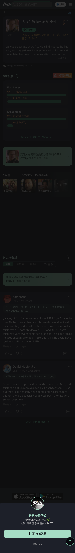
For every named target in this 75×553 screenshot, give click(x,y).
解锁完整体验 (37, 515)
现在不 (37, 544)
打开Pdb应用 (37, 534)
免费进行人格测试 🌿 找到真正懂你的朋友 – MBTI (37, 521)
